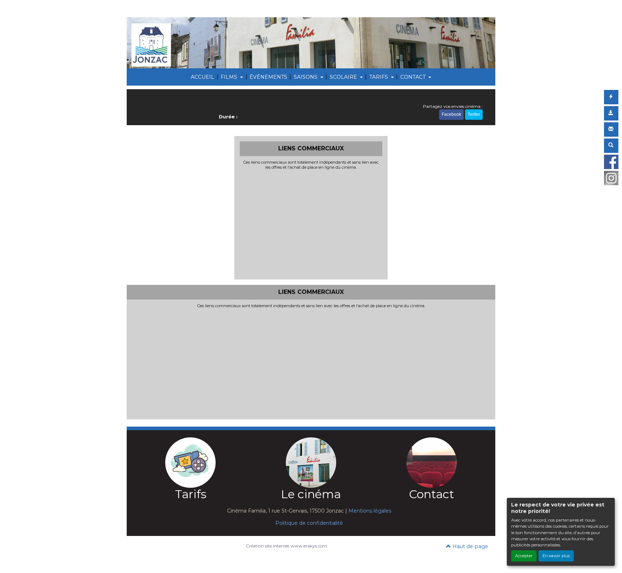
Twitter (474, 114)
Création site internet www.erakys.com (286, 546)
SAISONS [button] (306, 77)
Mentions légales (369, 511)
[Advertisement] (311, 223)
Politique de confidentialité (309, 523)
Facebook (451, 114)
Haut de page (469, 546)
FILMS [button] (230, 77)
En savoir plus (556, 555)
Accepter (524, 555)
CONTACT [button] (413, 77)
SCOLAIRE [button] (344, 77)
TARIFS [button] (379, 77)
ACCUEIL (202, 77)
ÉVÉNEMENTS (268, 77)
